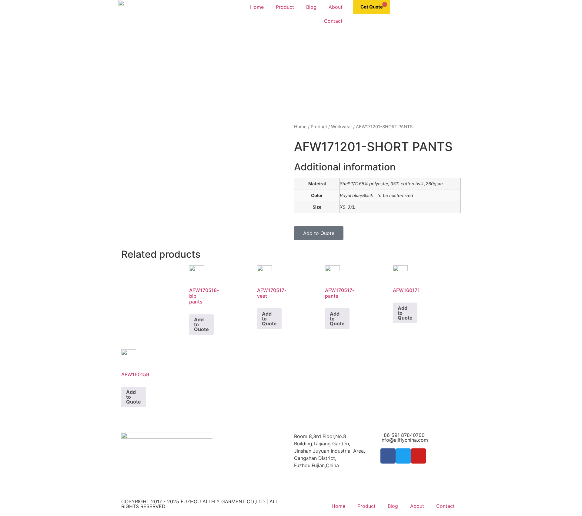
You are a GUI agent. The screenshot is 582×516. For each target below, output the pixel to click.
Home (257, 7)
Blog (311, 7)
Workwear (341, 126)
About (336, 7)
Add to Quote (201, 324)
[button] (318, 233)
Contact (333, 21)
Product (285, 7)
